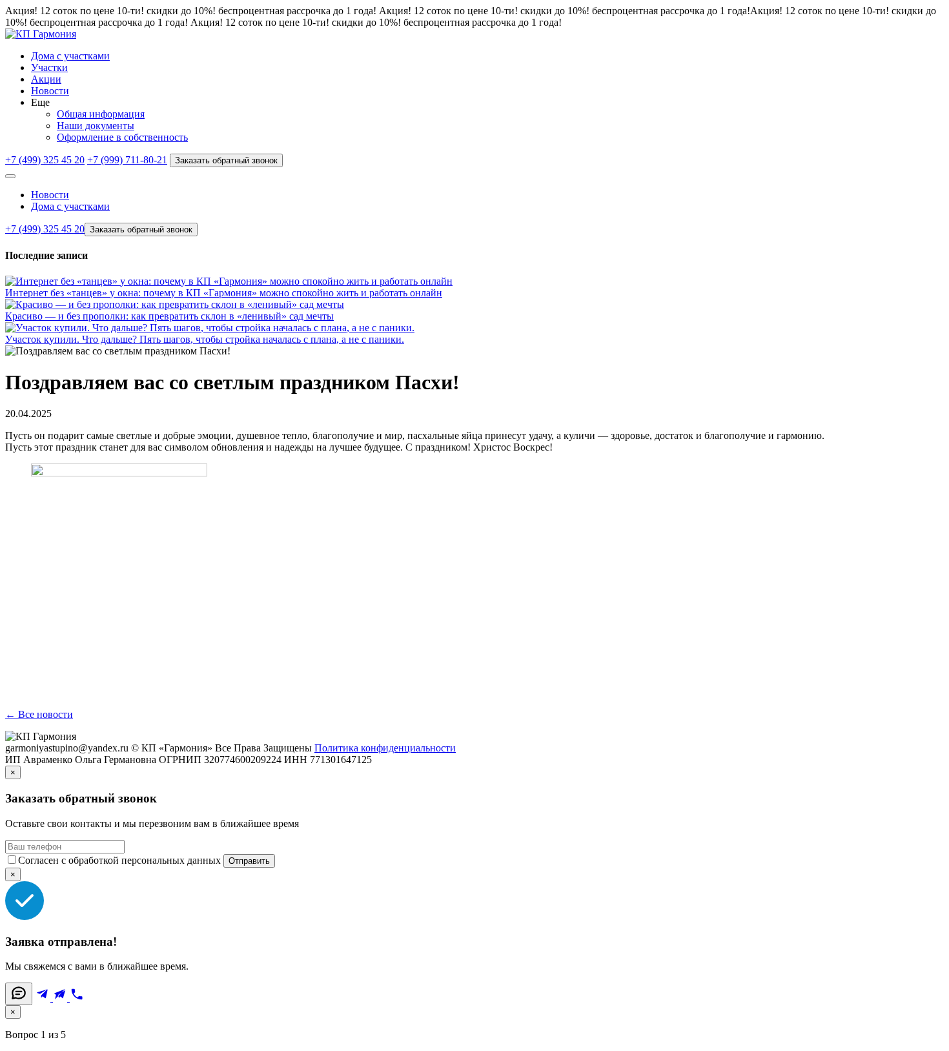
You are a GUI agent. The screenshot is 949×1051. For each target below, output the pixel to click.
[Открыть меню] (10, 176)
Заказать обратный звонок (226, 160)
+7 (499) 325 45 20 (45, 159)
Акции (46, 79)
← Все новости (39, 714)
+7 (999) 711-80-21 (127, 159)
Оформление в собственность (122, 137)
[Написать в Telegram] (44, 997)
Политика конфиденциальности (385, 747)
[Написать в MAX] (61, 997)
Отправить (249, 861)
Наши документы (95, 125)
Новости (50, 90)
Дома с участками (70, 55)
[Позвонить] (77, 997)
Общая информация (101, 113)
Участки (49, 67)
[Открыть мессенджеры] (18, 994)
